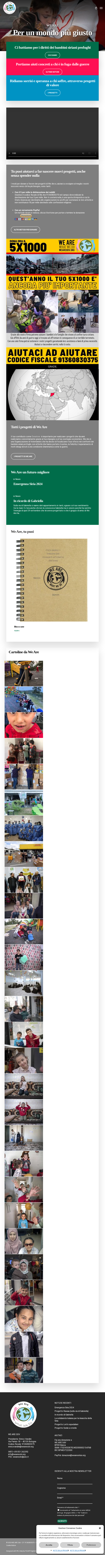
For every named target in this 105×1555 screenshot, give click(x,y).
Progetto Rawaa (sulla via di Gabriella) (71, 1411)
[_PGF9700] (28, 906)
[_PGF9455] (28, 1113)
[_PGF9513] (28, 1138)
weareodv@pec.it (21, 1457)
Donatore (36, 436)
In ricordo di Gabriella (64, 1414)
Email (60, 1497)
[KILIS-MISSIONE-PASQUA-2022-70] (28, 674)
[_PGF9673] (28, 1190)
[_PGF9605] (28, 1164)
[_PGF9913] (28, 1345)
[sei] (28, 777)
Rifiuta (70, 1545)
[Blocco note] (52, 580)
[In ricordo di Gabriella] (52, 506)
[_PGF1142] (28, 932)
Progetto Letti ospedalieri (66, 1424)
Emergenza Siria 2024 (64, 1407)
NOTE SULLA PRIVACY (61, 1550)
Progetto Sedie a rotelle (66, 1428)
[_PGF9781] (28, 1061)
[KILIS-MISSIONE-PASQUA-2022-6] (28, 726)
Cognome (61, 1488)
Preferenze (91, 1545)
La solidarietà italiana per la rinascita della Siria (73, 1419)
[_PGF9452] (28, 1087)
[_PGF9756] (28, 1319)
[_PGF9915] (28, 1009)
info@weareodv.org (16, 1454)
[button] (100, 1528)
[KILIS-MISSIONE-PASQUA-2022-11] (28, 700)
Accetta (49, 1545)
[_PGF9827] (28, 1293)
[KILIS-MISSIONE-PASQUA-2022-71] (28, 751)
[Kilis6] (28, 829)
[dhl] (28, 855)
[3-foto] (28, 803)
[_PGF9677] (28, 1216)
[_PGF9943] (28, 1371)
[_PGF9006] (28, 958)
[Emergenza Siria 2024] (52, 483)
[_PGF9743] (28, 1267)
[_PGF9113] (28, 984)
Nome (59, 1478)
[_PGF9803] (28, 1035)
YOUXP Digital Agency (32, 1551)
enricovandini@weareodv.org (21, 1446)
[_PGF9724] (28, 1242)
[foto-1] (28, 880)
